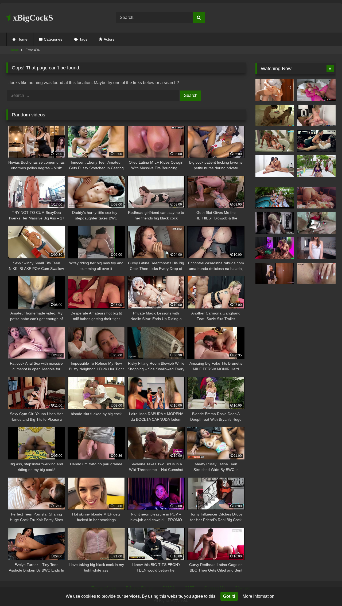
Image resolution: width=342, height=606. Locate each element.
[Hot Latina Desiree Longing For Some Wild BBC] (316, 90)
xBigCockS (32, 17)
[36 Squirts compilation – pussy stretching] (316, 248)
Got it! (229, 596)
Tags (83, 39)
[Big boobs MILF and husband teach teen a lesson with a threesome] (274, 223)
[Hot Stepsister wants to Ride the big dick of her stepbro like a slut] (274, 166)
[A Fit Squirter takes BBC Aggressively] (274, 248)
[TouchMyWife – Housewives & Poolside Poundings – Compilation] (274, 198)
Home (22, 39)
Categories (53, 39)
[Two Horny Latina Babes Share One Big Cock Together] (274, 116)
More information (258, 596)
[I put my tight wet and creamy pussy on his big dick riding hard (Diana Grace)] (316, 116)
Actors (109, 39)
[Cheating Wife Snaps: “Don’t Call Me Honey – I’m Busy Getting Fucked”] (274, 274)
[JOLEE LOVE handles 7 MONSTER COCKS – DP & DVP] (316, 166)
